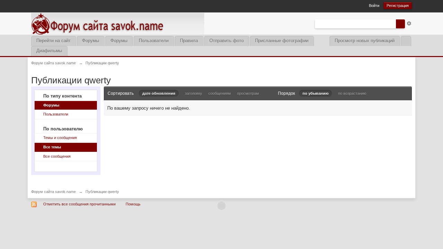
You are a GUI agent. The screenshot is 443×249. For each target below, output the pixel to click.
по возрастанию (352, 93)
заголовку (193, 93)
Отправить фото (226, 40)
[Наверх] (221, 206)
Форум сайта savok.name (53, 192)
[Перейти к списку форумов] (117, 23)
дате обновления (158, 93)
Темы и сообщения (60, 138)
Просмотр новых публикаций (365, 40)
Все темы (52, 147)
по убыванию (315, 93)
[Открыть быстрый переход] (406, 41)
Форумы (90, 40)
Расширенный (409, 23)
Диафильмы (49, 50)
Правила (189, 40)
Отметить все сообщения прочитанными (79, 204)
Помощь (133, 204)
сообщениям (219, 93)
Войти (374, 5)
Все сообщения (57, 156)
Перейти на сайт (53, 40)
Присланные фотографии (281, 40)
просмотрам (248, 93)
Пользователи (154, 40)
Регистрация (398, 5)
